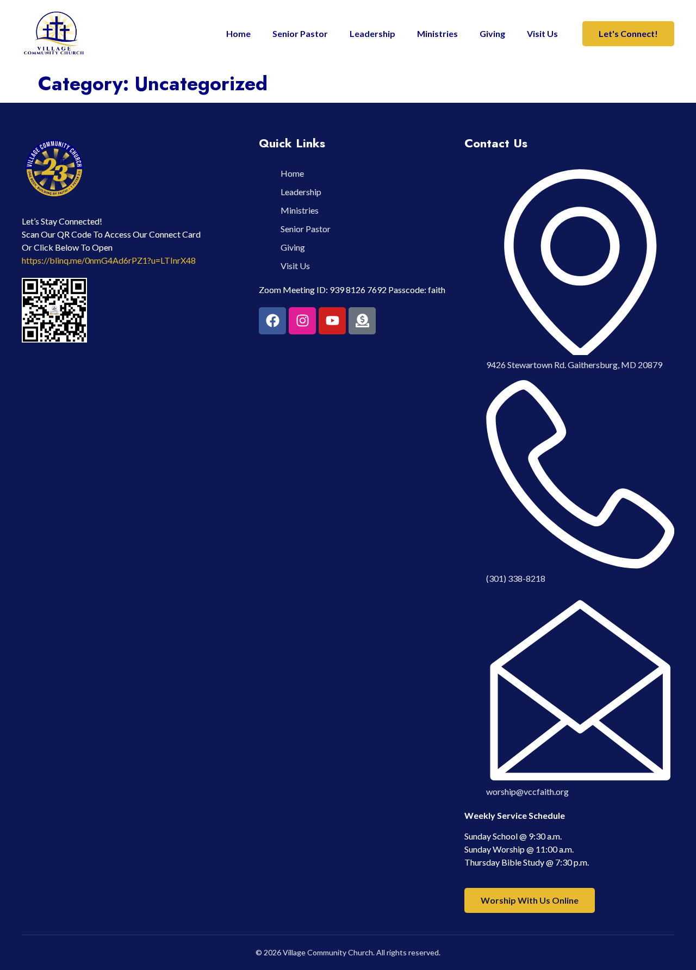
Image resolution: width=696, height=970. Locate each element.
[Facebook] (272, 320)
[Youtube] (332, 320)
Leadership (372, 33)
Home (238, 33)
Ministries (437, 33)
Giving (492, 33)
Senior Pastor (300, 33)
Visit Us (542, 33)
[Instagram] (302, 320)
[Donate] (362, 320)
